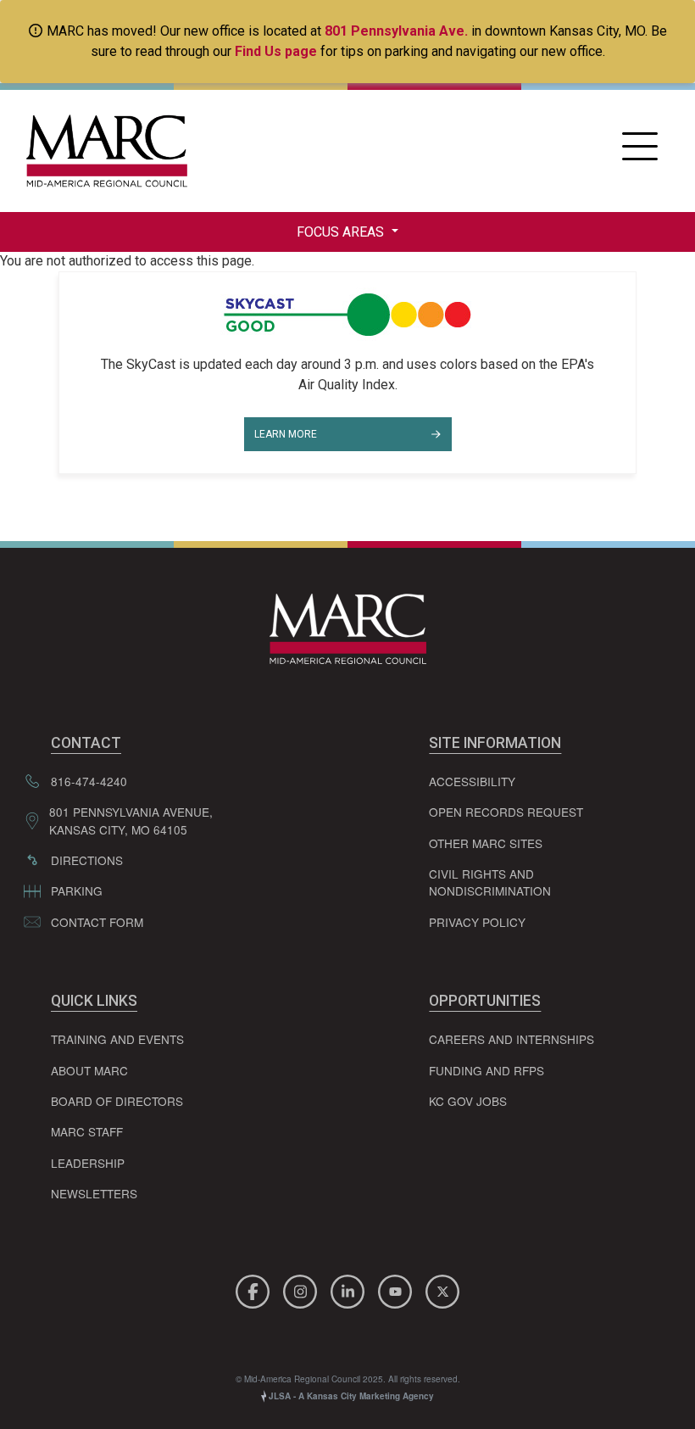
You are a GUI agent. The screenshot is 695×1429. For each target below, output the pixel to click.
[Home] (103, 151)
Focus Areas (342, 232)
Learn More (285, 434)
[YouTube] (397, 1289)
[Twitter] (442, 1289)
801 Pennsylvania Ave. (396, 31)
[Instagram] (302, 1289)
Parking (77, 890)
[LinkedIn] (350, 1289)
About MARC (89, 1070)
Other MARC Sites (485, 843)
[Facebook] (255, 1289)
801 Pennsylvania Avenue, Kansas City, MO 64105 (131, 820)
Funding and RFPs (486, 1070)
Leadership (88, 1162)
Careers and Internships (511, 1038)
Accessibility (472, 781)
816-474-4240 (89, 781)
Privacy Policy (477, 921)
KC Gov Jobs (468, 1100)
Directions (87, 859)
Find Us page (276, 51)
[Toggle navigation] (639, 151)
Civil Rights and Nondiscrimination (490, 882)
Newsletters (94, 1193)
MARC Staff (87, 1131)
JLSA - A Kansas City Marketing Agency (350, 1396)
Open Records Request (506, 811)
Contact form (97, 921)
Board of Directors (117, 1100)
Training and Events (117, 1038)
